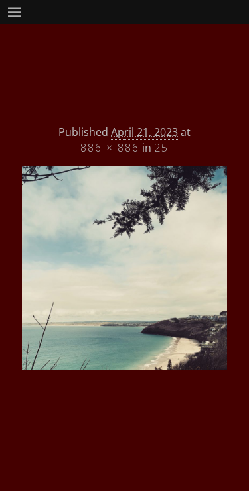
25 (161, 147)
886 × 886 (109, 147)
